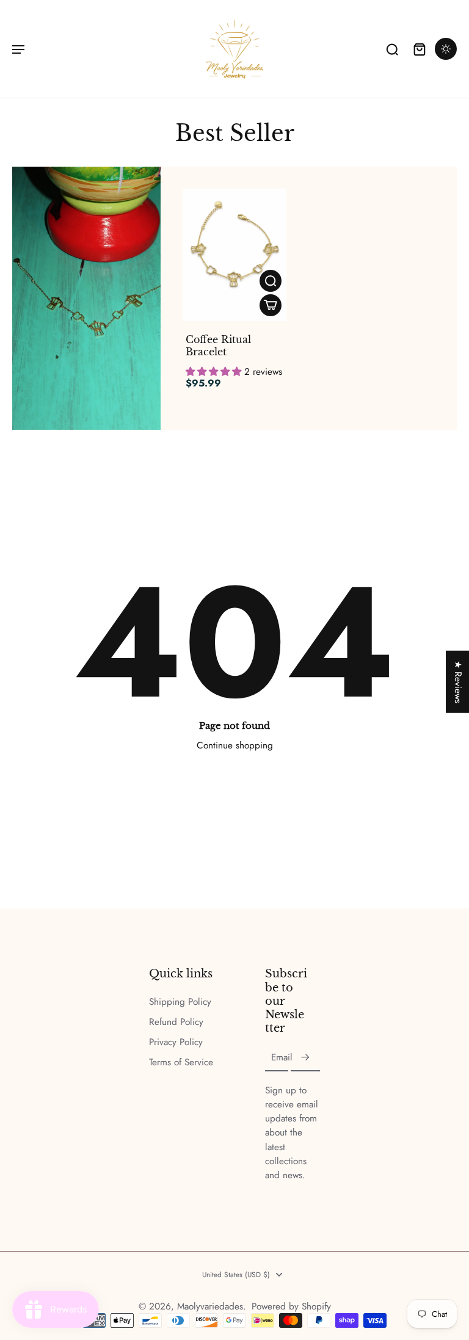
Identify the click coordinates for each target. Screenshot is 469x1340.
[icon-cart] (418, 49)
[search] (392, 49)
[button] (215, 371)
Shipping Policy (180, 1002)
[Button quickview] (271, 281)
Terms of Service (181, 1062)
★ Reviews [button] (458, 681)
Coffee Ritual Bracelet (218, 345)
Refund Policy (176, 1022)
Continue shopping (235, 745)
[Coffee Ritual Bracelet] (235, 255)
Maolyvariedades (210, 1306)
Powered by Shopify (291, 1306)
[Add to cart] (271, 305)
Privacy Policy (176, 1042)
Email (282, 1057)
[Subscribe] (305, 1058)
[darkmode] (446, 49)
